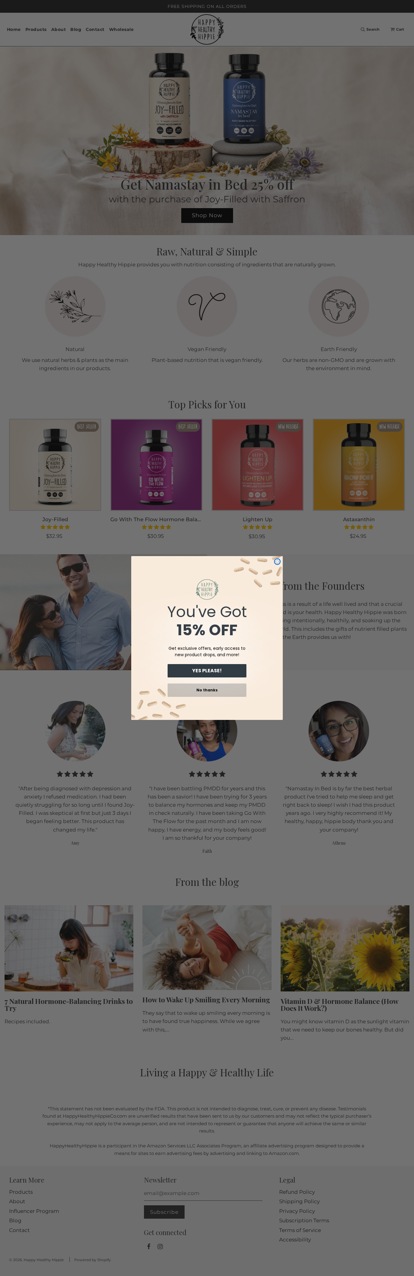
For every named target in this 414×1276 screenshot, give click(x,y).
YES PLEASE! (207, 670)
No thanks (207, 690)
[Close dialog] (277, 562)
